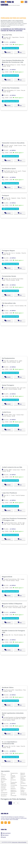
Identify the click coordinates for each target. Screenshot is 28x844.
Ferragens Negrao (8, 250)
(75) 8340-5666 (7, 177)
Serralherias (23, 793)
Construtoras (4, 792)
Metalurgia (23, 776)
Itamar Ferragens (8, 385)
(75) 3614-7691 (7, 639)
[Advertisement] (14, 10)
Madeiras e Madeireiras (13, 790)
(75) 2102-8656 (7, 695)
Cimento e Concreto (3, 787)
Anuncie (4, 837)
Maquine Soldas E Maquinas (12, 603)
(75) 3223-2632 (7, 612)
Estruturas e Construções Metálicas (14, 781)
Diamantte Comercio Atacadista (13, 143)
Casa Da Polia (7, 35)
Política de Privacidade (22, 842)
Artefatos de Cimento (4, 778)
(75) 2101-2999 (7, 474)
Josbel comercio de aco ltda (12, 467)
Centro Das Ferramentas (11, 88)
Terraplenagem (24, 794)
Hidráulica (13, 788)
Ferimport (5, 195)
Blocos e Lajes (3, 781)
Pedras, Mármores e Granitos (23, 779)
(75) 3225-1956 (7, 42)
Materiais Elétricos (22, 774)
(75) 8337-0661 (7, 150)
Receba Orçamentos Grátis (11, 48)
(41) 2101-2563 (7, 751)
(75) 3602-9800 (7, 529)
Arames (3, 776)
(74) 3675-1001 (7, 394)
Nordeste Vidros (8, 687)
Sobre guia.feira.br (6, 833)
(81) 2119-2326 (7, 585)
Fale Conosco (5, 835)
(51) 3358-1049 (7, 285)
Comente (8, 52)
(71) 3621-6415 (7, 203)
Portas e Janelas (22, 790)
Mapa (20, 52)
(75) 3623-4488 (7, 95)
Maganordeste (7, 576)
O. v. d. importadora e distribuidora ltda (9, 742)
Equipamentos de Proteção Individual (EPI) (14, 776)
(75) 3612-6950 (7, 500)
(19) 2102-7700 (7, 723)
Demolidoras (4, 794)
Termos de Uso (14, 842)
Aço (2, 773)
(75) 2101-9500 (7, 69)
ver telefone (13, 42)
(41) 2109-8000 (7, 258)
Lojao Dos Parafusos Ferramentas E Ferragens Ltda (14, 519)
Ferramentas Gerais (9, 276)
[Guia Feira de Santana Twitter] (6, 822)
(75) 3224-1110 (7, 419)
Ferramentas (14, 785)
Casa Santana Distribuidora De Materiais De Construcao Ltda (13, 61)
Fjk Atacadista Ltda (9, 303)
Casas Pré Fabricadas (3, 784)
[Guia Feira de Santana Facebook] (2, 822)
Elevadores (3, 795)
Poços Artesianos (23, 788)
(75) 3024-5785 (7, 367)
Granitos (13, 786)
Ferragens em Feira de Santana (13, 799)
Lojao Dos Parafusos (9, 493)
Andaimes (3, 774)
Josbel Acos (6, 412)
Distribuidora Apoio (9, 168)
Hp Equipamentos (8, 358)
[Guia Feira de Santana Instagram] (9, 822)
